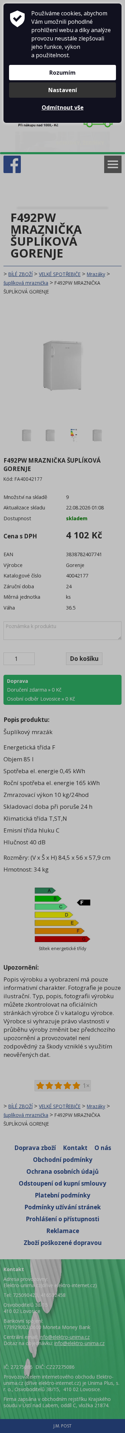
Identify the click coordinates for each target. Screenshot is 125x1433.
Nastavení (62, 90)
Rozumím (62, 72)
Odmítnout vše (63, 107)
